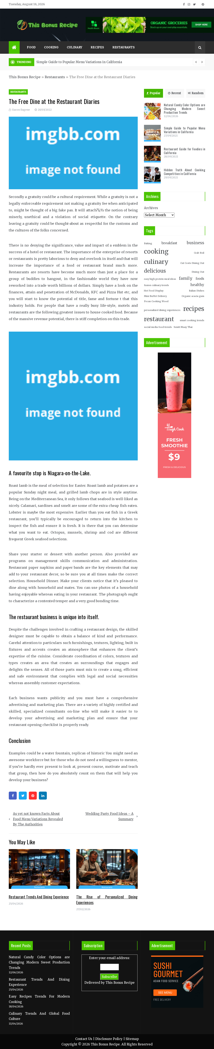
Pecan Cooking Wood (156, 301)
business (195, 242)
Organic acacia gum (193, 296)
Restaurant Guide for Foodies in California (89, 62)
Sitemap (132, 1039)
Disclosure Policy (108, 1039)
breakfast (169, 243)
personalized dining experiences (162, 310)
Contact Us (83, 1039)
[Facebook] (13, 796)
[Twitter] (23, 796)
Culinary (74, 47)
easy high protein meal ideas (160, 279)
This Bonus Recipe (25, 77)
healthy (197, 284)
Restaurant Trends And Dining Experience (39, 897)
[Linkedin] (43, 796)
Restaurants (123, 47)
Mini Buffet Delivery (155, 296)
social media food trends (158, 327)
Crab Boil (199, 253)
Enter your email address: (109, 970)
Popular (155, 93)
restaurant (159, 319)
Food (31, 47)
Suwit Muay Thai (183, 327)
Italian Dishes (196, 290)
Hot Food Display (153, 290)
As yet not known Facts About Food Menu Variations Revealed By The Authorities (38, 819)
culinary (156, 262)
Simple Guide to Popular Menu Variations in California (184, 130)
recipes (193, 309)
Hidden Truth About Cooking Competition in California (184, 171)
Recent (176, 93)
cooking (156, 251)
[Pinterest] (33, 796)
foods (200, 279)
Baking (148, 243)
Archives (151, 208)
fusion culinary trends (156, 285)
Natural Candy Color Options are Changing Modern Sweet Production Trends (184, 108)
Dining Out (198, 272)
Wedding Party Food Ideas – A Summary (109, 816)
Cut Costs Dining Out (192, 263)
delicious (155, 271)
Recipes (97, 47)
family (185, 278)
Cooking (51, 47)
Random (198, 93)
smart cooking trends (192, 320)
